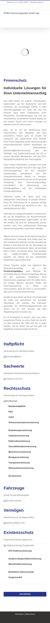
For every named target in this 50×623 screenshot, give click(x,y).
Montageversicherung (18, 457)
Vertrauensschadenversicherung (23, 422)
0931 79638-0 (24, 2)
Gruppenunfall (15, 577)
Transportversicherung (19, 463)
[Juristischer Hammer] (10, 401)
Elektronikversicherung (19, 441)
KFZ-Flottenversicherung (20, 551)
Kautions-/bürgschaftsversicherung (24, 559)
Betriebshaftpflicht (16, 406)
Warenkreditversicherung (20, 564)
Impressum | (20, 614)
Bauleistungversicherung (20, 430)
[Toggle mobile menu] (45, 13)
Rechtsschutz (14, 476)
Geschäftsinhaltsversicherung (22, 446)
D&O (10, 412)
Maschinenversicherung (19, 452)
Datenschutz (30, 614)
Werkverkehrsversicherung (21, 468)
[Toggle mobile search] (45, 15)
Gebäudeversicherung (18, 436)
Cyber (11, 417)
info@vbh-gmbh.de (36, 2)
